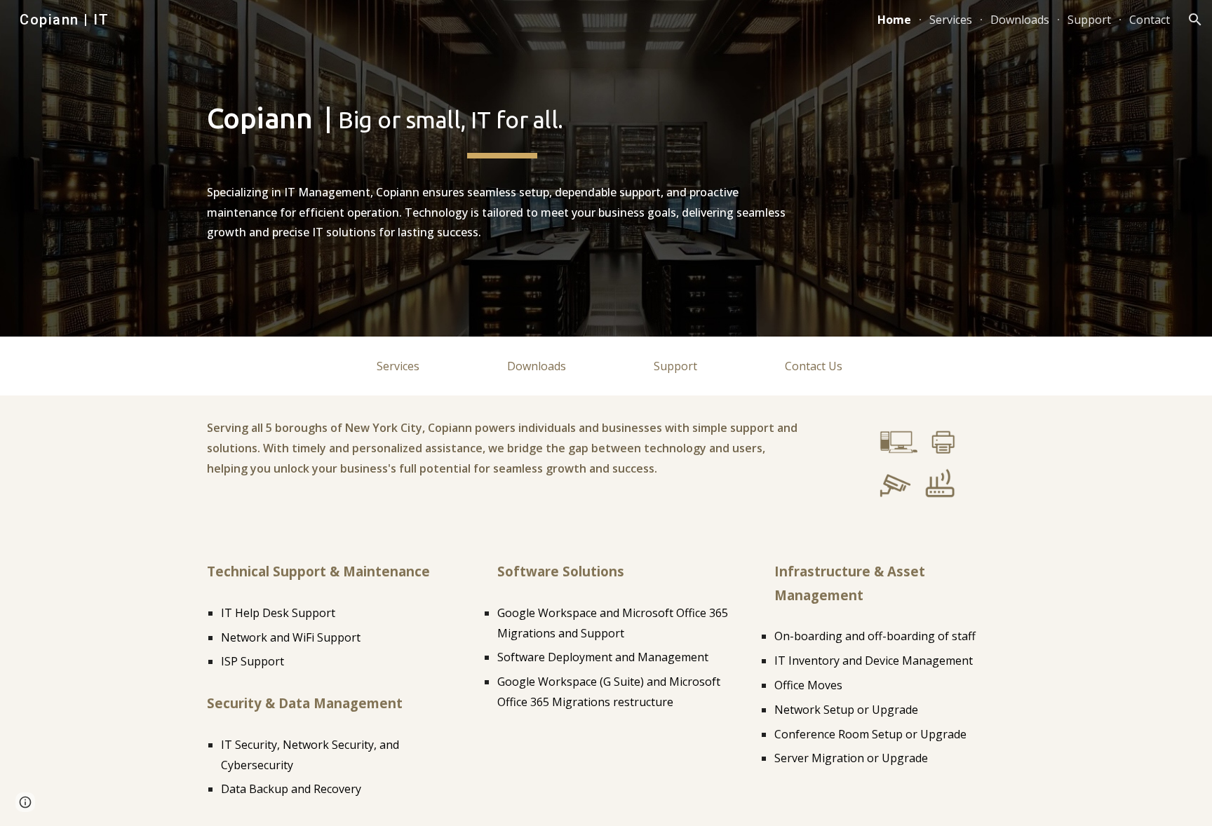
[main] (502, 168)
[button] (1195, 19)
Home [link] (894, 19)
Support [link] (1089, 19)
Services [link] (950, 19)
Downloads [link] (1019, 19)
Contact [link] (1149, 19)
